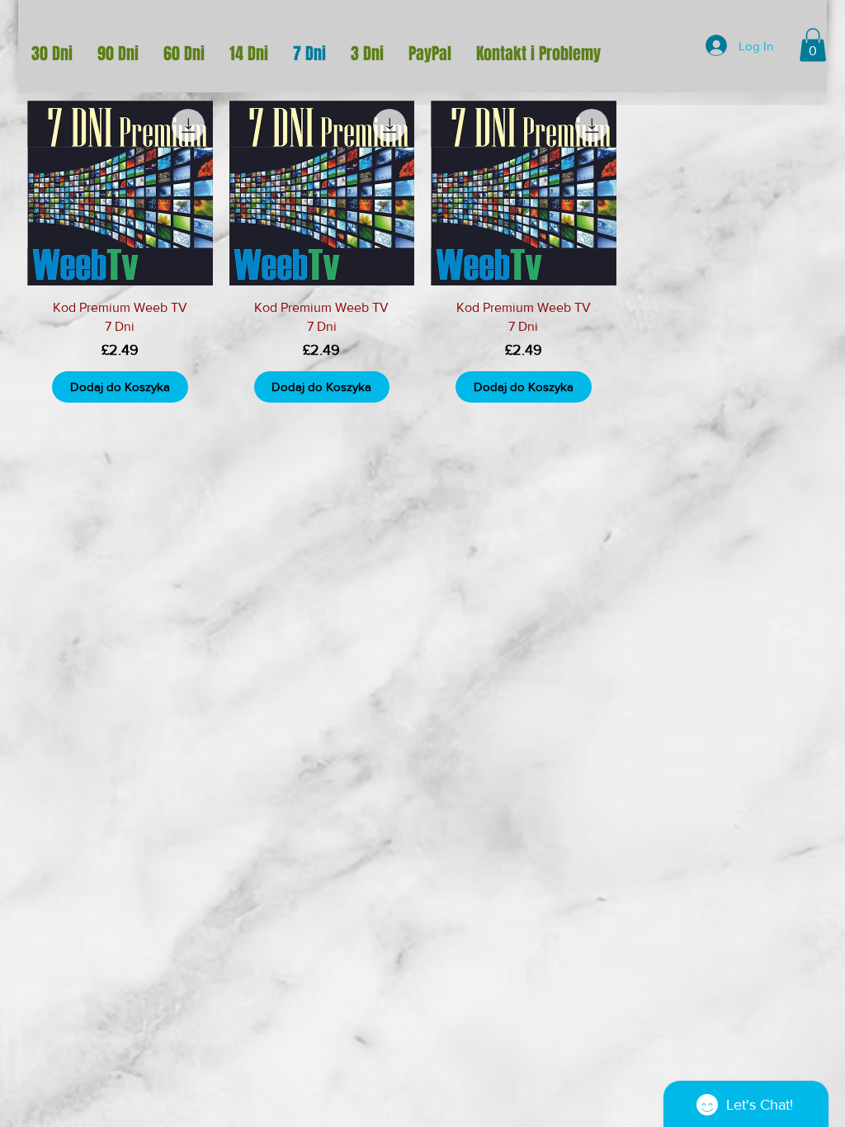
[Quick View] (120, 193)
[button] (813, 45)
